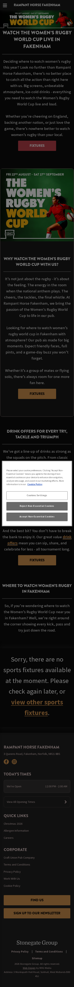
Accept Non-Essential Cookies (37, 516)
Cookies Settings (37, 495)
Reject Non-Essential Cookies (37, 506)
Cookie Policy (34, 484)
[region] (37, 493)
